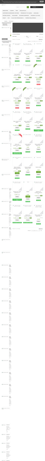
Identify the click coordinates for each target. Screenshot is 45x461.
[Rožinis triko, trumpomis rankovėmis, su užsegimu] (17, 138)
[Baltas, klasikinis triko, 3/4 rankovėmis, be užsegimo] (38, 92)
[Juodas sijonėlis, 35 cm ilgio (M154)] (28, 92)
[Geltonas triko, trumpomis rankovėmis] (28, 209)
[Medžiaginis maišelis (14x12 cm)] (6, 240)
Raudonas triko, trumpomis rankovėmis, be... (38, 192)
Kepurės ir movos (6, 15)
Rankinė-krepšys (38, 167)
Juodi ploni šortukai (38, 53)
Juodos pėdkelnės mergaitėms (28, 145)
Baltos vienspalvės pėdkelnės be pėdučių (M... (17, 168)
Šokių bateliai (23, 10)
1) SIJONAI (12, 10)
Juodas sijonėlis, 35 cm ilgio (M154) (28, 98)
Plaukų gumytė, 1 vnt (10, 215)
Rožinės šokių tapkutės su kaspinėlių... (28, 75)
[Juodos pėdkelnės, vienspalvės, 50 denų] (17, 69)
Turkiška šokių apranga (30, 17)
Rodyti (27, 36)
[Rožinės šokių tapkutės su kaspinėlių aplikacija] (28, 69)
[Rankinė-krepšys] (38, 161)
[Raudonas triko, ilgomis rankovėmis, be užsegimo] (17, 186)
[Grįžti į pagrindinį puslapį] (3, 21)
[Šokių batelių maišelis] (5, 57)
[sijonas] (6, 409)
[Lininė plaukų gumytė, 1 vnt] (6, 143)
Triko (17, 10)
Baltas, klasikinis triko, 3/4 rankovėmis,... (38, 98)
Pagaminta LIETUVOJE (35, 15)
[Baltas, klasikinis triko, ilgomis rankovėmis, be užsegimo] (17, 115)
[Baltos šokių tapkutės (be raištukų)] (6, 101)
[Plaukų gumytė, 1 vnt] (5, 214)
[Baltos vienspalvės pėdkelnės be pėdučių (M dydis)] (17, 161)
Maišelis (27, 191)
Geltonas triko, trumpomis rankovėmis (28, 215)
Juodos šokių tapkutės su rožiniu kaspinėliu (17, 54)
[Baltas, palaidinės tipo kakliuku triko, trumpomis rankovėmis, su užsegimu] (38, 138)
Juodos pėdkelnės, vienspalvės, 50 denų (17, 75)
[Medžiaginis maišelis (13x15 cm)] (6, 253)
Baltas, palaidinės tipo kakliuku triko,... (27, 122)
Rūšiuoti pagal (14, 36)
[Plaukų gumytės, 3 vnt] (5, 188)
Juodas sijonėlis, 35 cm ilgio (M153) (17, 98)
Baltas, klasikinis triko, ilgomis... (17, 122)
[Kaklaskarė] (3, 434)
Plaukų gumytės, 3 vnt (10, 189)
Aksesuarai (36, 13)
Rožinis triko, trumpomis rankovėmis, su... (17, 145)
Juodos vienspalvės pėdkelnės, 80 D (28, 168)
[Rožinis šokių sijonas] (5, 44)
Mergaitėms (5, 10)
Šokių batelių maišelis (10, 58)
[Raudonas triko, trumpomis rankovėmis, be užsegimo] (38, 186)
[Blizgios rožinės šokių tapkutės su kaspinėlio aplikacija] (28, 47)
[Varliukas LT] (8, 6)
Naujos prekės (6, 42)
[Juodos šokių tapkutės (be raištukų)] (6, 86)
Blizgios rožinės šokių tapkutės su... (27, 54)
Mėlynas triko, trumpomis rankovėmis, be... (38, 122)
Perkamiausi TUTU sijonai (26, 13)
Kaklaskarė (8, 424)
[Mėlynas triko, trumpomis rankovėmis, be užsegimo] (38, 115)
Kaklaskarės (14, 15)
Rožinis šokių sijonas (10, 45)
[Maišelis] (28, 186)
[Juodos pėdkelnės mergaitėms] (28, 138)
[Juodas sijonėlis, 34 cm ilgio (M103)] (6, 115)
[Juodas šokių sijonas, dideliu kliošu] (6, 175)
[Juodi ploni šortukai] (38, 47)
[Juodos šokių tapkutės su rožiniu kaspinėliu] (17, 47)
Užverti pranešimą (41, 1)
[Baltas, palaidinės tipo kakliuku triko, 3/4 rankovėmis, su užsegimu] (28, 115)
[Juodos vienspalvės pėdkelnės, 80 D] (28, 161)
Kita (9, 17)
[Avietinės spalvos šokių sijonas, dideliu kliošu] (6, 160)
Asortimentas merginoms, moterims (11, 13)
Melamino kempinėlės (24, 15)
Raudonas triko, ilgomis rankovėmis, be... (17, 192)
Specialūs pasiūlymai (5, 25)
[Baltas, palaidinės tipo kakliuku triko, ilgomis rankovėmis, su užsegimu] (38, 209)
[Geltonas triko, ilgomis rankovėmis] (17, 209)
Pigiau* (4, 17)
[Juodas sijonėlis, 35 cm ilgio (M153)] (6, 70)
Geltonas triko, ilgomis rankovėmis (17, 215)
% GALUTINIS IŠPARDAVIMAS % (17, 17)
